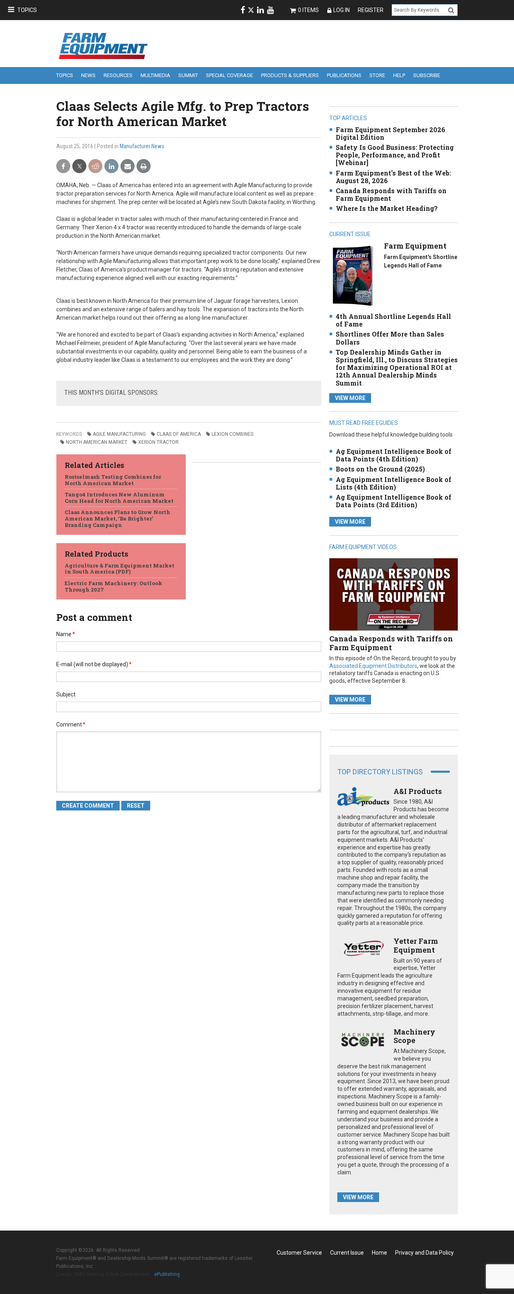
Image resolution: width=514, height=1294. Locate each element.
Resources (118, 75)
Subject (65, 694)
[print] (144, 166)
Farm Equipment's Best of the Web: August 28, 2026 (393, 177)
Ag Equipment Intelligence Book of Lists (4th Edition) (393, 483)
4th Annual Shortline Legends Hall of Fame (393, 320)
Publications (344, 75)
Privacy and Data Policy (424, 1252)
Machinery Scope (414, 1036)
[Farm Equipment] (352, 275)
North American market (96, 442)
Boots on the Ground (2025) (380, 469)
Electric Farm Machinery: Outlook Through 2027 (113, 586)
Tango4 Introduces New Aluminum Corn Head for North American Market (119, 497)
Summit (188, 75)
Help (399, 75)
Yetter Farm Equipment (416, 945)
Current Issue (347, 1252)
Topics (27, 10)
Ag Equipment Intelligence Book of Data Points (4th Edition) (393, 455)
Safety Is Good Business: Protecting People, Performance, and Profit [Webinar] (395, 155)
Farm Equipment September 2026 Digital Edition (390, 133)
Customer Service (299, 1252)
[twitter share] (79, 166)
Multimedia (155, 75)
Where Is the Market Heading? (387, 208)
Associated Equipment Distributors (373, 666)
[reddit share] (95, 166)
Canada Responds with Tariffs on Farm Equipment (391, 194)
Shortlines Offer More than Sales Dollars (390, 338)
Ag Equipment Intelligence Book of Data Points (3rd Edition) (393, 501)
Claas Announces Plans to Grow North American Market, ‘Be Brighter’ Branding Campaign (117, 518)
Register (370, 10)
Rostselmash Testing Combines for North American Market (113, 480)
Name (65, 634)
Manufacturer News (142, 146)
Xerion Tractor (158, 442)
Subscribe (426, 75)
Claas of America (179, 434)
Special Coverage (229, 75)
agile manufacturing (119, 434)
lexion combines (232, 434)
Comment (71, 724)
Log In (341, 10)
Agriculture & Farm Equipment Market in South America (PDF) (119, 569)
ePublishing (167, 1274)
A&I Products (418, 791)
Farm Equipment (415, 246)
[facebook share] (63, 166)
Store (377, 75)
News (88, 75)
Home (379, 1252)
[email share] (127, 166)
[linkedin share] (111, 166)
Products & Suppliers (290, 75)
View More (350, 398)
